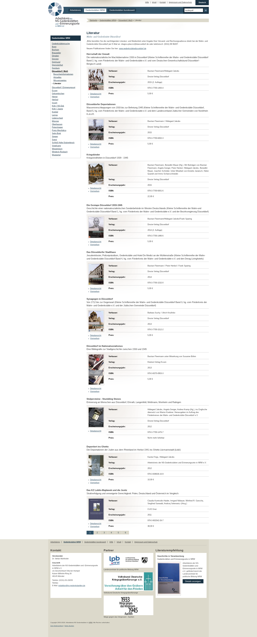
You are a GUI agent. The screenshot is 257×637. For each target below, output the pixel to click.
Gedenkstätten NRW (95, 10)
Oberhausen (57, 124)
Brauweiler (56, 53)
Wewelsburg (57, 149)
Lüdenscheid (57, 118)
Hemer (55, 97)
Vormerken (94, 97)
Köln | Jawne (57, 109)
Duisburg (55, 68)
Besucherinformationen (63, 74)
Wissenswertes (59, 80)
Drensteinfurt (57, 65)
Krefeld (55, 112)
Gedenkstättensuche (61, 43)
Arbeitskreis (75, 10)
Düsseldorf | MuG (125, 20)
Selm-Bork (56, 133)
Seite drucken (69, 626)
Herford (55, 100)
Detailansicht (95, 94)
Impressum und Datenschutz (180, 2)
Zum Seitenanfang (56, 626)
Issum (54, 103)
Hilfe (147, 2)
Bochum (55, 50)
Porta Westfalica (59, 130)
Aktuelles (57, 77)
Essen (54, 90)
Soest (54, 139)
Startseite (93, 20)
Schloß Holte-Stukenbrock (63, 142)
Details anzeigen (192, 580)
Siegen (55, 136)
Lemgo (55, 115)
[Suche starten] (206, 10)
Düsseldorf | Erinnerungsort (63, 87)
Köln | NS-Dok (58, 106)
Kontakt (163, 2)
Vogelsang (56, 146)
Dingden (55, 56)
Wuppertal (56, 155)
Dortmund (56, 62)
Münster (55, 121)
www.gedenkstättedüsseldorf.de (132, 48)
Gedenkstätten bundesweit (122, 10)
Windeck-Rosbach (60, 152)
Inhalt (154, 2)
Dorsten (55, 59)
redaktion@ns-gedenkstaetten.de (71, 586)
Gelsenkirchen (58, 93)
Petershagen (57, 127)
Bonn (54, 47)
